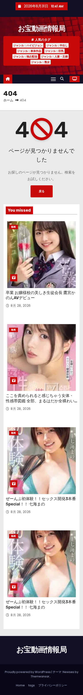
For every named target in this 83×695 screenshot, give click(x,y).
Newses (68, 672)
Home (20, 685)
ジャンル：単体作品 (29, 51)
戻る (41, 191)
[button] (63, 79)
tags (31, 685)
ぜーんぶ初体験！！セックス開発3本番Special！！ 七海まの (41, 501)
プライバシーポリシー (52, 685)
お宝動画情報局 (41, 28)
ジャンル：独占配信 (25, 56)
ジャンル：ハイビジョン (27, 45)
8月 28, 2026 (21, 305)
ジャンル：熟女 (40, 62)
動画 (13, 227)
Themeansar (40, 676)
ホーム (8, 100)
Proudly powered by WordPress (28, 672)
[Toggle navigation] (53, 79)
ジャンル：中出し (57, 45)
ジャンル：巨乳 (54, 51)
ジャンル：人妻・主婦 (54, 56)
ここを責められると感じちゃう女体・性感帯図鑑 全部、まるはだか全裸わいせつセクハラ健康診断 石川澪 (40, 401)
